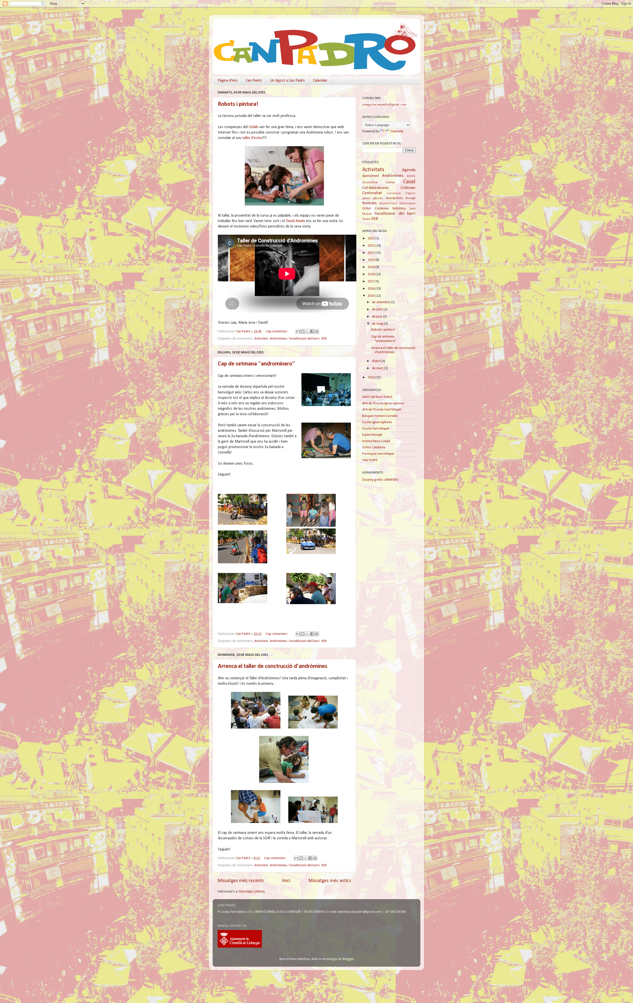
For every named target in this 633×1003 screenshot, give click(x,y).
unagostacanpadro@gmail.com (384, 104)
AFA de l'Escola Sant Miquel (381, 409)
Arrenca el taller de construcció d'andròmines (272, 666)
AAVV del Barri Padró (377, 397)
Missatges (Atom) (252, 891)
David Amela (295, 221)
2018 (371, 274)
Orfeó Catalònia (373, 447)
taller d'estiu (252, 138)
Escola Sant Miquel (375, 429)
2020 (371, 260)
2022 (371, 246)
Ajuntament (370, 176)
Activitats (261, 339)
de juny (377, 317)
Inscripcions (394, 198)
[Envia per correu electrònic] (297, 331)
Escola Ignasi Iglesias (377, 422)
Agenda (408, 170)
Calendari (320, 81)
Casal (409, 182)
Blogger (348, 959)
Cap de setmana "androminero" (256, 364)
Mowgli (410, 198)
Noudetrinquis (388, 203)
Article (411, 176)
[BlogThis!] (302, 331)
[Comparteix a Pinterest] (316, 331)
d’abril (377, 361)
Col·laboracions (375, 188)
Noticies (369, 203)
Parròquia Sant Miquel (378, 454)
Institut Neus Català (376, 441)
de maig (378, 324)
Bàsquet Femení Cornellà (380, 416)
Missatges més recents (241, 880)
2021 (371, 253)
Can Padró (254, 81)
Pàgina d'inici (228, 81)
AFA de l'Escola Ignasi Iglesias (383, 403)
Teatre (366, 219)
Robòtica (399, 208)
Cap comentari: (277, 331)
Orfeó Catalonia (375, 208)
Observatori (407, 203)
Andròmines (278, 339)
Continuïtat (372, 193)
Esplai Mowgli (372, 435)
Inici (286, 880)
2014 (371, 377)
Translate (396, 131)
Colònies (408, 188)
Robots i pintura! (238, 104)
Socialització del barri (304, 339)
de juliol (378, 309)
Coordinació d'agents (401, 193)
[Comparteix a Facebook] (312, 331)
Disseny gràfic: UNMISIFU (380, 480)
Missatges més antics (329, 880)
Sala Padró (370, 460)
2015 (371, 296)
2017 (371, 281)
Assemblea (370, 182)
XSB (324, 339)
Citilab (253, 127)
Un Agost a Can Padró (287, 81)
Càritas (390, 182)
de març (378, 368)
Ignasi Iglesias (372, 198)
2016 (371, 289)
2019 (371, 267)
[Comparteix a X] (307, 331)
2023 (371, 238)
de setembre (381, 302)
